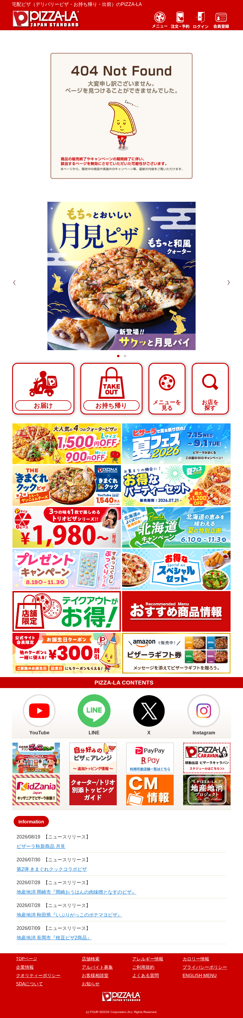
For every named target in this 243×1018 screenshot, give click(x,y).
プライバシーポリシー (205, 967)
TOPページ (26, 958)
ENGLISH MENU (200, 975)
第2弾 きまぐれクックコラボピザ (52, 869)
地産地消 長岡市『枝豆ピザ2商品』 (54, 937)
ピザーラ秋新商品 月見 (41, 846)
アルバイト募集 (97, 967)
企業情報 (25, 967)
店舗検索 (91, 958)
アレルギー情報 (147, 958)
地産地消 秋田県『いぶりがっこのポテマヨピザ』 (69, 914)
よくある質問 (145, 975)
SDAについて (29, 983)
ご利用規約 (143, 967)
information (31, 821)
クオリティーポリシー (38, 975)
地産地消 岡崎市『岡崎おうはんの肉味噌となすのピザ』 (76, 892)
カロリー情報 (196, 958)
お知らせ (91, 983)
